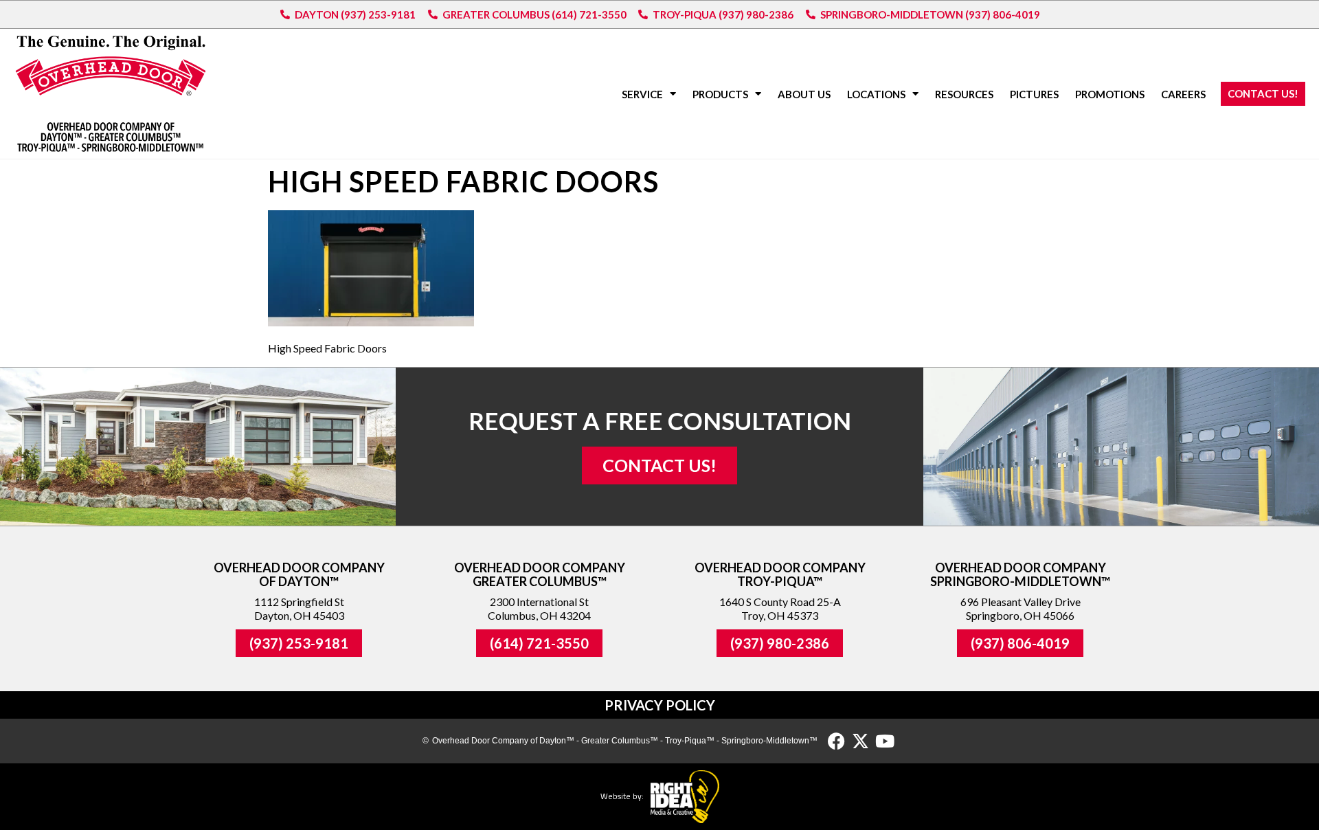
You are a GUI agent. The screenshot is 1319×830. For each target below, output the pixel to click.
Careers (1183, 94)
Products (720, 94)
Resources (964, 94)
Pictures (1034, 94)
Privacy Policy (660, 705)
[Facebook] (836, 741)
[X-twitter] (860, 741)
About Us (804, 94)
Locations (876, 94)
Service (642, 94)
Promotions (1110, 94)
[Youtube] (884, 741)
